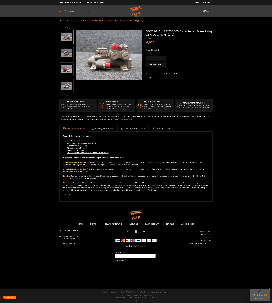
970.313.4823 (206, 2)
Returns (170, 224)
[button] (136, 279)
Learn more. (128, 119)
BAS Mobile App (152, 224)
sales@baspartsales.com (201, 243)
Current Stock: (152, 50)
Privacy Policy (69, 244)
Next (67, 94)
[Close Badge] (269, 289)
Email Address (120, 253)
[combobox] (78, 11)
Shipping (93, 224)
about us (134, 224)
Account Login (187, 224)
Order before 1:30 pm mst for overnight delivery (82, 2)
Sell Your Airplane (113, 224)
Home (80, 224)
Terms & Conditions (69, 231)
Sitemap (136, 300)
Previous (67, 27)
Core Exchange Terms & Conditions (69, 237)
